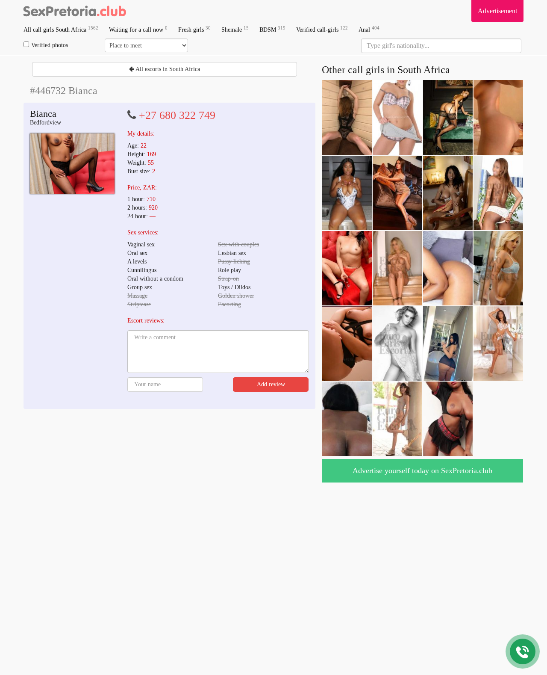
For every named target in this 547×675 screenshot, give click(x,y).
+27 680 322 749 (177, 115)
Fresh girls (194, 29)
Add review (271, 384)
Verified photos (49, 45)
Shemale (235, 29)
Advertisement (497, 11)
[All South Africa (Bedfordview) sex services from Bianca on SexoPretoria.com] (72, 163)
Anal (369, 29)
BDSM (272, 29)
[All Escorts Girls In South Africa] (74, 10)
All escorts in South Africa (167, 69)
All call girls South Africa (61, 29)
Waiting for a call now (138, 29)
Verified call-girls (322, 29)
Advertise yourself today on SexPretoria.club (422, 470)
